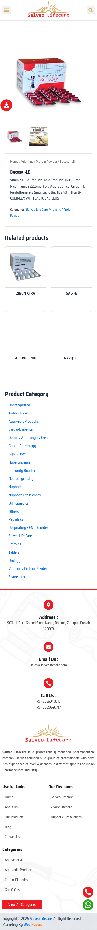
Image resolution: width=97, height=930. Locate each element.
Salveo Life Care (37, 209)
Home (14, 161)
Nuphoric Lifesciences (66, 817)
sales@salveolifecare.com (48, 665)
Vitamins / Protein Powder (39, 161)
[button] (6, 10)
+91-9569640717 (48, 707)
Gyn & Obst (13, 890)
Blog (8, 827)
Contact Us (12, 837)
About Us (11, 807)
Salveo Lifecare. (41, 918)
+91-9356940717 (48, 701)
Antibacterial (14, 860)
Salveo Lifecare (62, 797)
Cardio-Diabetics (16, 880)
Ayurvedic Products (18, 870)
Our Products (14, 817)
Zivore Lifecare (61, 807)
